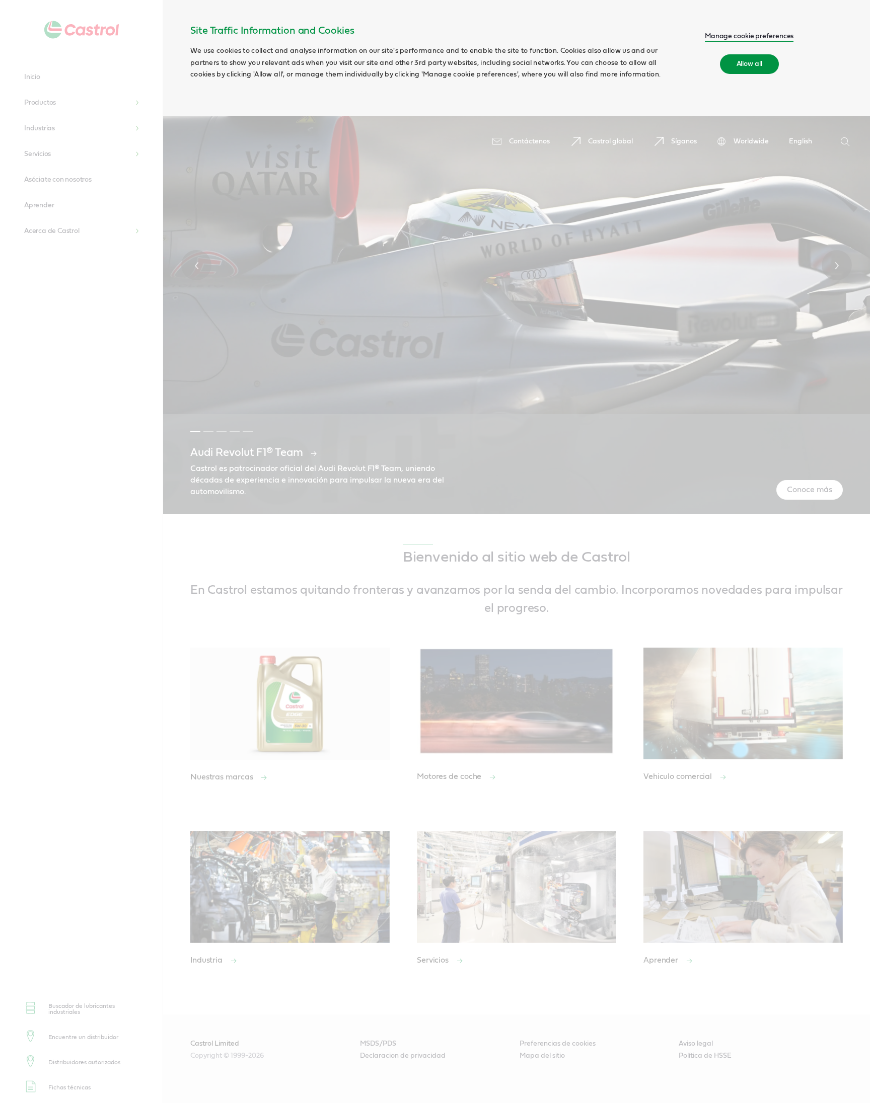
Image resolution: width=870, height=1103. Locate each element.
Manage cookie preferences (749, 36)
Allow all (749, 63)
